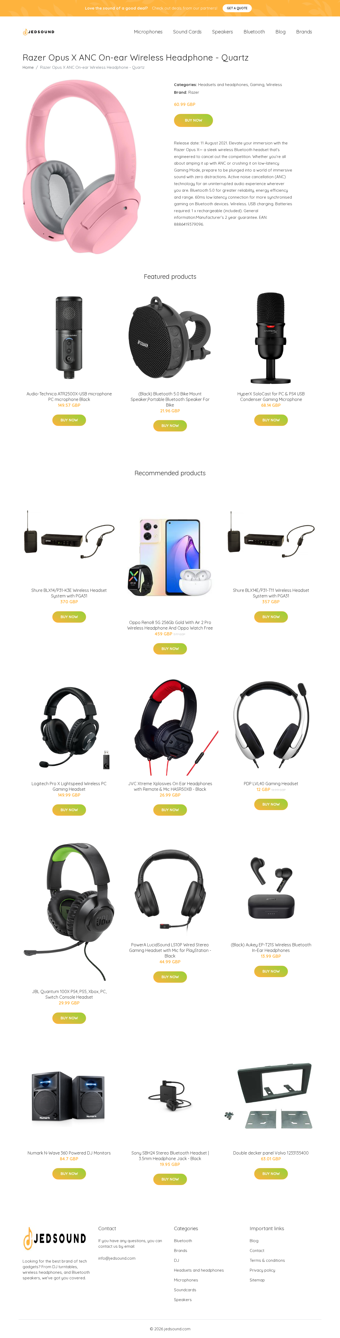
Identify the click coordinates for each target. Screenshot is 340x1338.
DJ (176, 1260)
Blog (280, 32)
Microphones (148, 32)
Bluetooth (254, 32)
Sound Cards (187, 32)
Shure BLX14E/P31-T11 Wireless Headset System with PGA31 (271, 593)
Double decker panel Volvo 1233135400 (271, 1153)
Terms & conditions (267, 1260)
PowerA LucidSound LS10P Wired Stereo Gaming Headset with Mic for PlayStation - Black (170, 950)
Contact (257, 1250)
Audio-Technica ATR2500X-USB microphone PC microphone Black (69, 396)
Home (28, 67)
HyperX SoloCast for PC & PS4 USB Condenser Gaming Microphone (271, 396)
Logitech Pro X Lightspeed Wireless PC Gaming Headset (69, 786)
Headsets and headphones (223, 84)
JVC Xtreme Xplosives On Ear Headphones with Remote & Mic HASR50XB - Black (170, 786)
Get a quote (237, 8)
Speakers (222, 32)
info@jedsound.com (116, 1258)
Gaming (257, 84)
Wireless (274, 84)
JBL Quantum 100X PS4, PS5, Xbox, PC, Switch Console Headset (69, 994)
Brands (304, 32)
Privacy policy (262, 1270)
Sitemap (257, 1280)
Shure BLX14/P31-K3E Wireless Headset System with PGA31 (69, 593)
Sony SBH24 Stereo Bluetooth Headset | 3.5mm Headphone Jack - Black (170, 1155)
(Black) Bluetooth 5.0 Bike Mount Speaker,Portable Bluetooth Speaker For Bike (170, 399)
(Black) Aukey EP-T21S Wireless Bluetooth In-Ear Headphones (271, 947)
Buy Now (193, 120)
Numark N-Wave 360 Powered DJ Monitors (69, 1153)
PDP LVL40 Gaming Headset (271, 783)
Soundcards (185, 1289)
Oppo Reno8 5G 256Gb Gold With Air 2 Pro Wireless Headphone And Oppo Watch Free (170, 625)
